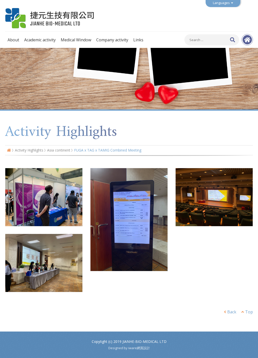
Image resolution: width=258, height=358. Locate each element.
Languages (221, 3)
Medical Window (76, 40)
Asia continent (58, 150)
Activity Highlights (29, 150)
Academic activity (40, 40)
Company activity (112, 40)
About (13, 40)
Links (138, 40)
